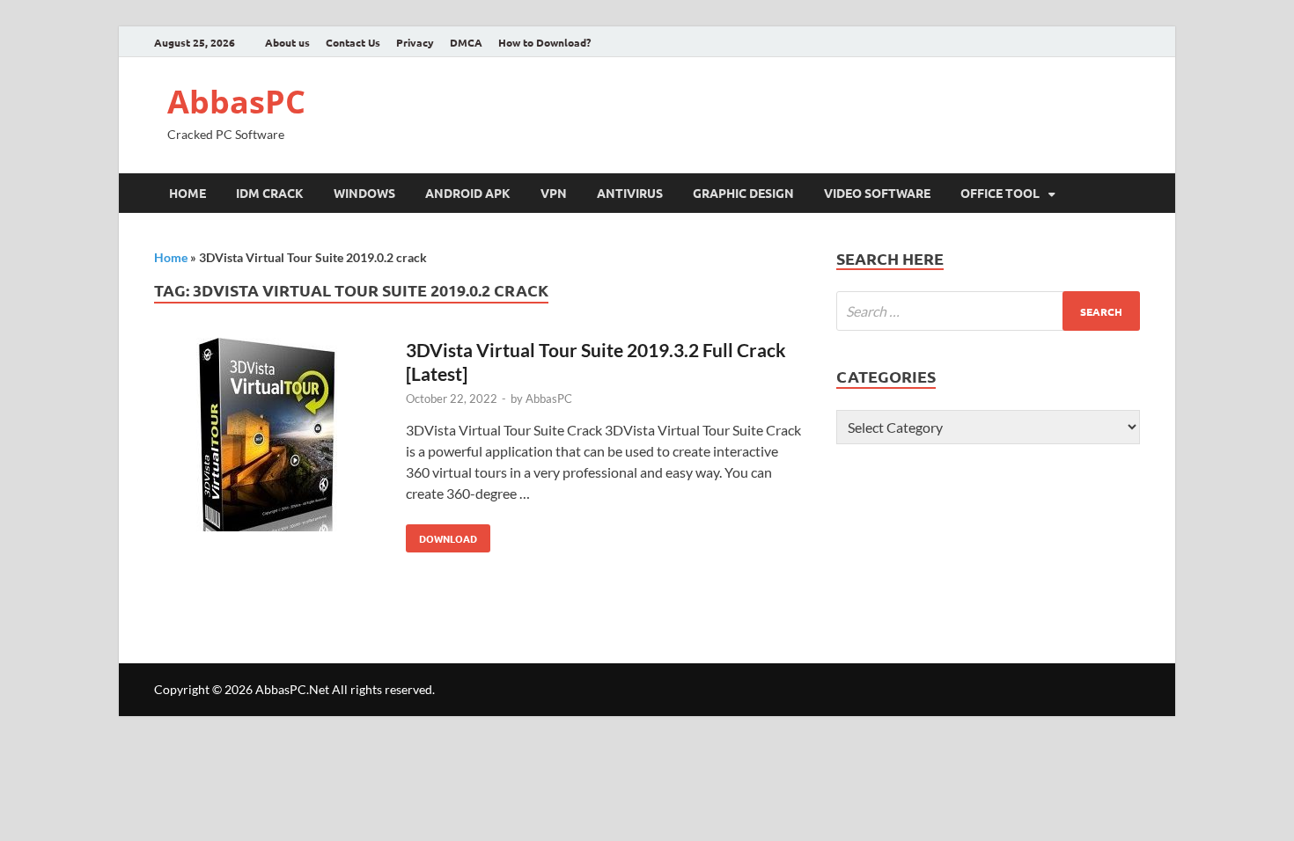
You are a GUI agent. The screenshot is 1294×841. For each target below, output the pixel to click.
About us (287, 42)
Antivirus (630, 193)
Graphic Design (743, 193)
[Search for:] (988, 311)
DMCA (466, 42)
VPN (553, 193)
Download (441, 534)
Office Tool (1000, 193)
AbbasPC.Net (292, 689)
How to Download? (544, 42)
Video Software (877, 193)
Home (187, 193)
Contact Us (353, 42)
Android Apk (468, 193)
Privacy (415, 42)
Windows (364, 193)
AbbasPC (236, 101)
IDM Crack (270, 193)
